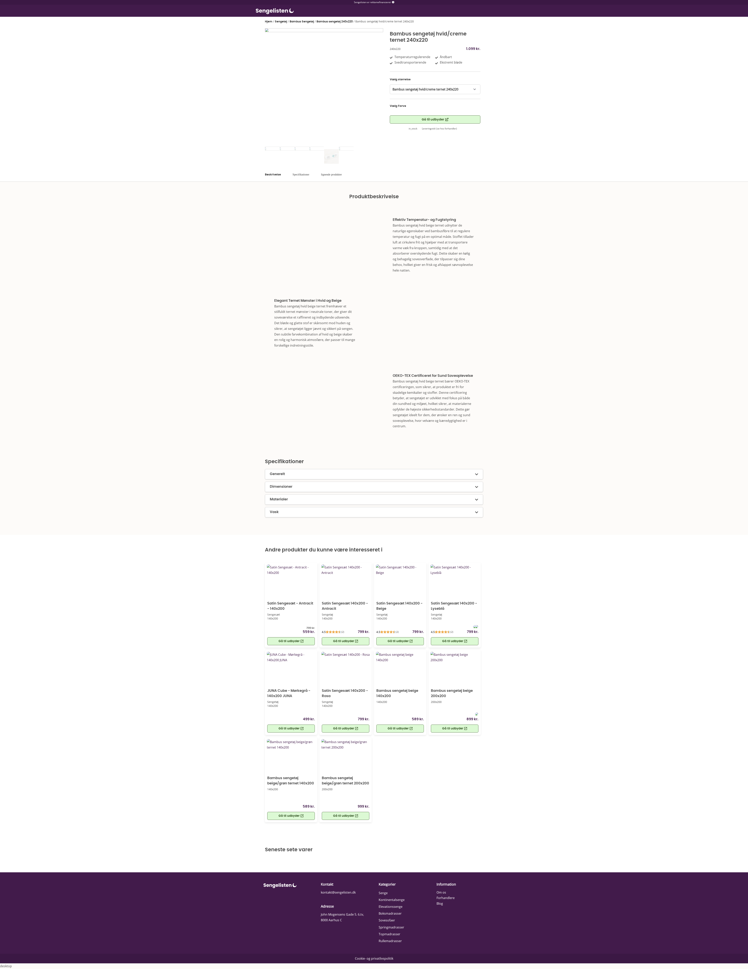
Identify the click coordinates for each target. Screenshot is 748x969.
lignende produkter (331, 174)
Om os (441, 892)
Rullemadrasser (390, 941)
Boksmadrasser (390, 913)
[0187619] (324, 87)
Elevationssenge (390, 906)
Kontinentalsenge (392, 900)
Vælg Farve (398, 106)
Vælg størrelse (400, 79)
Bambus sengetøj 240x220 (335, 21)
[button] (291, 729)
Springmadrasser (391, 927)
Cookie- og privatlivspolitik (374, 958)
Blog (440, 903)
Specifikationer (301, 174)
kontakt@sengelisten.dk (338, 892)
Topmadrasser (389, 934)
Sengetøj (281, 21)
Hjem (268, 21)
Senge (383, 893)
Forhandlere (446, 898)
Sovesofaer (387, 920)
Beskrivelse (273, 174)
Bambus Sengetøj (302, 21)
